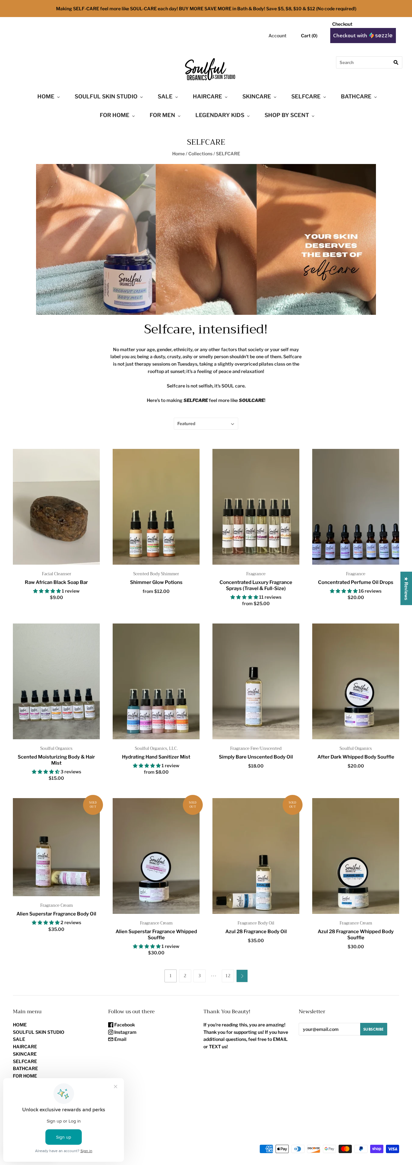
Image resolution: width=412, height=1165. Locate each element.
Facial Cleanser (56, 574)
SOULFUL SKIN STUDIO (106, 96)
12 (227, 975)
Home (178, 153)
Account (277, 35)
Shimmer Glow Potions (156, 582)
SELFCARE (306, 96)
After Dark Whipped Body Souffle (355, 757)
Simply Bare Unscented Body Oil (256, 757)
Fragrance (256, 574)
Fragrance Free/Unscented (256, 748)
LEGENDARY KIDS (219, 115)
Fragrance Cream (56, 905)
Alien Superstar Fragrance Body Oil (56, 914)
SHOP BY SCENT (287, 115)
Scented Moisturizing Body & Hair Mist (56, 760)
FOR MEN (162, 115)
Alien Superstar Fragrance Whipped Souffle (156, 935)
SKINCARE (256, 96)
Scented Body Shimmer (156, 574)
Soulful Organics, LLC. (156, 748)
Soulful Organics (56, 748)
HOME (45, 96)
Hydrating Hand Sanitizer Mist (156, 757)
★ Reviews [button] (406, 588)
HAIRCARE (207, 96)
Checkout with (351, 35)
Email (119, 1039)
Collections (200, 153)
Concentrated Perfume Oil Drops (355, 582)
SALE (165, 96)
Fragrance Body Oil (256, 923)
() (309, 35)
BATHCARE (356, 96)
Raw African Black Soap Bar (56, 582)
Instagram (124, 1032)
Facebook (124, 1024)
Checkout (342, 24)
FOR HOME (114, 115)
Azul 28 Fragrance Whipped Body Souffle (356, 935)
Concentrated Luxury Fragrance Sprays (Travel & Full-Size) (256, 585)
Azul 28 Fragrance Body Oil (256, 931)
